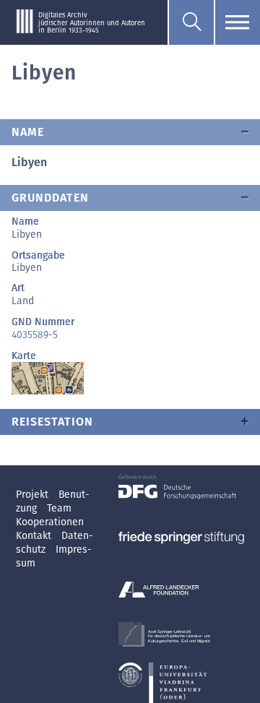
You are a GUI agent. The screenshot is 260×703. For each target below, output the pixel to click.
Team (59, 508)
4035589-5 (35, 335)
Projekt (33, 494)
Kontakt (35, 536)
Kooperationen (50, 522)
